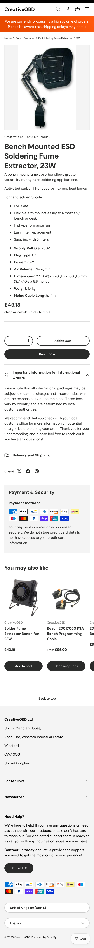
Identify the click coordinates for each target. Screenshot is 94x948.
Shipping (10, 312)
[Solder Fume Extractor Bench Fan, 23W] (23, 597)
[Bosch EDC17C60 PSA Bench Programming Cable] (66, 597)
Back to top (47, 698)
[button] (77, 9)
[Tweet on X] (19, 471)
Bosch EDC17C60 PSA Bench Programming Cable (65, 633)
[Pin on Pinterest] (36, 471)
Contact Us (18, 868)
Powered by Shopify (43, 937)
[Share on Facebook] (28, 471)
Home (8, 38)
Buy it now (47, 354)
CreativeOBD (13, 137)
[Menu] (87, 9)
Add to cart (62, 341)
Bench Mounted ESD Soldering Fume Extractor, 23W (48, 38)
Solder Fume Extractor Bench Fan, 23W (22, 633)
